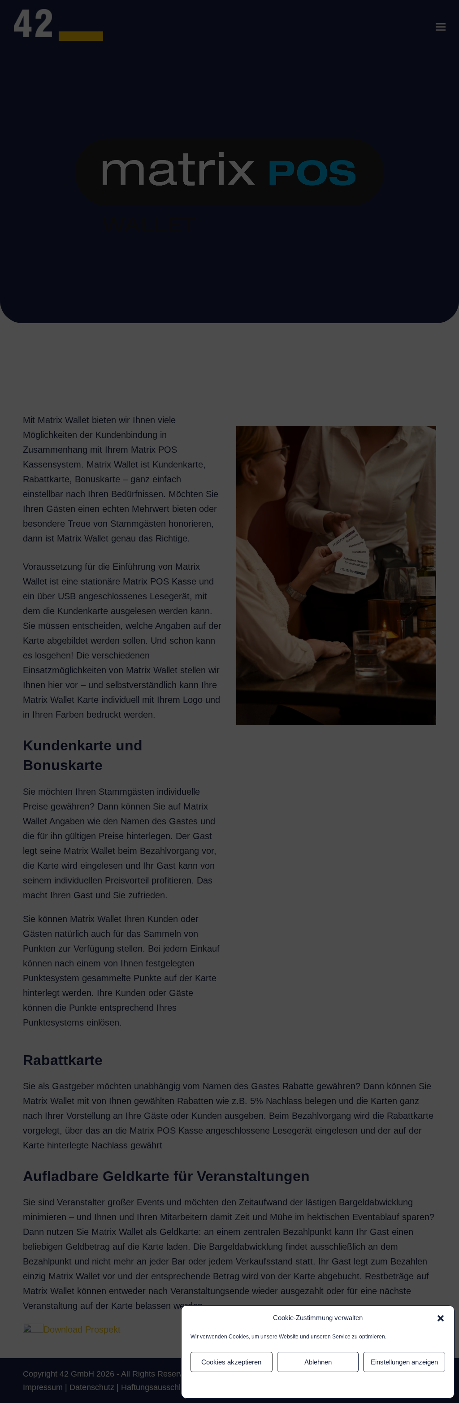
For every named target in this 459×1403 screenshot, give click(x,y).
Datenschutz (304, 1385)
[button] (440, 1318)
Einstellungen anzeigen (404, 1362)
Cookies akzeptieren (231, 1362)
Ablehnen (318, 1362)
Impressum (337, 1385)
